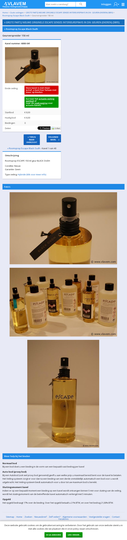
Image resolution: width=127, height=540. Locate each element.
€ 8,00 (27, 112)
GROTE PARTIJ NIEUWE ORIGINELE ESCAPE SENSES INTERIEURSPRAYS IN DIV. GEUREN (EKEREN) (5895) (69, 12)
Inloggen (106, 4)
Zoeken (28, 516)
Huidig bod (10, 117)
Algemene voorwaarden (75, 516)
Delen (8, 128)
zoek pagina (41, 103)
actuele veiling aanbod (40, 99)
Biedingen (10, 122)
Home (5, 12)
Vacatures (63, 518)
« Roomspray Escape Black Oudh (21, 29)
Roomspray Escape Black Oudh (16, 15)
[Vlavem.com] (14, 3)
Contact (116, 516)
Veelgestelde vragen (99, 516)
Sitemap (10, 516)
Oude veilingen (17, 12)
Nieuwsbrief (40, 516)
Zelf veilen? (54, 516)
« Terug (31, 139)
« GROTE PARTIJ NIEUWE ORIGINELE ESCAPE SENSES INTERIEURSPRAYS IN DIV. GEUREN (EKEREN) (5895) (62, 22)
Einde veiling (11, 88)
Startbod (9, 112)
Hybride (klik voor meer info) (32, 174)
